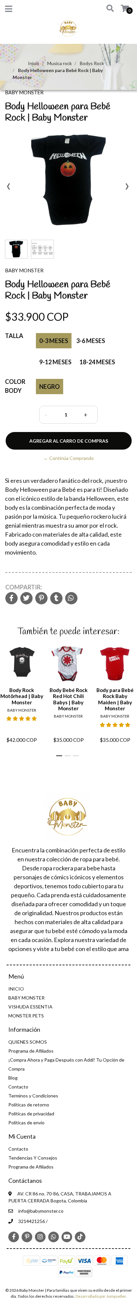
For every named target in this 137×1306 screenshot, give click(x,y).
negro (49, 386)
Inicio (33, 63)
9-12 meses (55, 362)
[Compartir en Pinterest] (41, 598)
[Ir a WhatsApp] (53, 1236)
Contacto (18, 1086)
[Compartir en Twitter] (26, 598)
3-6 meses (90, 340)
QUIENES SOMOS (27, 1042)
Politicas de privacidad (31, 1113)
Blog (13, 1078)
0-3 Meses (53, 340)
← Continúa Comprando (69, 458)
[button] (107, 9)
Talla (14, 335)
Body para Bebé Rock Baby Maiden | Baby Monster (115, 699)
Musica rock (59, 63)
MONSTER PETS (26, 1015)
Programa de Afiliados (31, 1051)
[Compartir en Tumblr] (56, 598)
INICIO (16, 989)
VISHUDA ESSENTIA (30, 1006)
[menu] (121, 8)
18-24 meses (97, 362)
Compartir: (23, 587)
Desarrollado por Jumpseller (100, 1296)
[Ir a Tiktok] (80, 1236)
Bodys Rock (92, 63)
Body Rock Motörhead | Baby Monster (21, 696)
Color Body (15, 386)
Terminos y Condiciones (33, 1095)
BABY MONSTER (26, 998)
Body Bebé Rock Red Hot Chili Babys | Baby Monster (68, 699)
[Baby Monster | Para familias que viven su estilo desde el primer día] (68, 30)
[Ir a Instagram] (40, 1236)
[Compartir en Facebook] (11, 598)
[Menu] (8, 10)
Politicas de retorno (28, 1104)
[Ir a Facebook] (13, 1236)
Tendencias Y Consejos (32, 1158)
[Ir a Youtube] (67, 1236)
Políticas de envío (26, 1122)
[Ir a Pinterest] (27, 1236)
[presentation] (8, 188)
